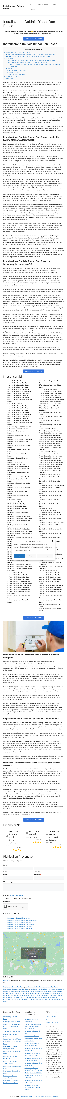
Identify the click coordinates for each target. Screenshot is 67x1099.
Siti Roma (37, 1096)
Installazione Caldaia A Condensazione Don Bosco (41, 987)
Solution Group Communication (50, 1096)
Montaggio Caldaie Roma (11, 1021)
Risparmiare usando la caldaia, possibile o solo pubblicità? (28, 62)
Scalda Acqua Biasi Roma (11, 1031)
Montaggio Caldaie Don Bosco (18, 999)
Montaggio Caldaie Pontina (33, 1073)
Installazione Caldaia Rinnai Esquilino (19, 928)
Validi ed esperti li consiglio (16, 74)
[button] (52, 541)
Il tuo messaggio (9, 882)
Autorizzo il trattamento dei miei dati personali (18, 898)
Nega (31, 556)
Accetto (33, 957)
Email (5, 874)
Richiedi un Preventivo (33, 39)
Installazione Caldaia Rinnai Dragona (19, 922)
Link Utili (10, 78)
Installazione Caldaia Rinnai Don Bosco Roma (22, 920)
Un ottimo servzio (13, 72)
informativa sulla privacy (16, 895)
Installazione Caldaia (42, 4)
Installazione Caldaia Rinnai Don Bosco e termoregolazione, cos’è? (28, 56)
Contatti (33, 10)
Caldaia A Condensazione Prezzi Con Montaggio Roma (11, 1026)
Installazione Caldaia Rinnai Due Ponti (19, 926)
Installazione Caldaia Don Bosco (13, 987)
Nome (5, 871)
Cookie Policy (33, 953)
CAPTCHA (6, 902)
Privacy (48, 1019)
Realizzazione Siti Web (26, 1096)
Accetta (19, 556)
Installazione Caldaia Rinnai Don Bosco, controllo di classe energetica (31, 60)
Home (31, 4)
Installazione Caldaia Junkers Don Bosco (34, 991)
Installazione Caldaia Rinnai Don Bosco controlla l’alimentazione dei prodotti (30, 54)
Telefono (37, 874)
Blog (54, 4)
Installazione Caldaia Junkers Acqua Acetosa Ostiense (32, 1087)
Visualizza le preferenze (45, 556)
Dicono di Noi (9, 68)
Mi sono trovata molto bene (16, 70)
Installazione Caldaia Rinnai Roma (18, 918)
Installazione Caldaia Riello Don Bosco (23, 995)
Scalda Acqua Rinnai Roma (12, 1039)
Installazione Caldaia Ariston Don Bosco (16, 989)
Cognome (37, 871)
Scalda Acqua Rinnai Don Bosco (31, 997)
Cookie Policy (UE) (52, 1022)
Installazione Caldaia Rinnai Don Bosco (17, 52)
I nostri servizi (9, 58)
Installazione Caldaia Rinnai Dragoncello (20, 924)
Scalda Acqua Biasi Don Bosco (47, 995)
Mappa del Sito (51, 1017)
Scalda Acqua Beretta (32, 1036)
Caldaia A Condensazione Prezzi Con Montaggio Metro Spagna (33, 1026)
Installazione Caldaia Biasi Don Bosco (42, 989)
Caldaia (5, 981)
